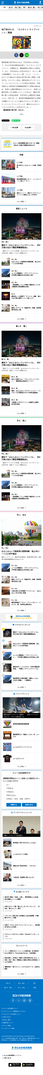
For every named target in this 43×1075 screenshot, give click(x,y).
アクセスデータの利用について (12, 1014)
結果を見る (29, 805)
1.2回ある (9, 788)
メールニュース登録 (8, 1028)
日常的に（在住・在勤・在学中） (18, 799)
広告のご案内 (7, 1020)
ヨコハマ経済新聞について (10, 1008)
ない (8, 785)
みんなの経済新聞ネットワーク (21, 1048)
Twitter (18, 1000)
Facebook (13, 1000)
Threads (30, 1000)
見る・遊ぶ (18, 7)
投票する (14, 805)
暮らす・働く (32, 7)
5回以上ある (11, 795)
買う (24, 7)
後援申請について (8, 1022)
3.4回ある (10, 792)
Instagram (24, 1000)
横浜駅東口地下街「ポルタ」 (14, 110)
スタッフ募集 (7, 1025)
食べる (11, 7)
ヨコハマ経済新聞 (21, 2)
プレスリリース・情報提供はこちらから (14, 1011)
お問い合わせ (7, 1017)
